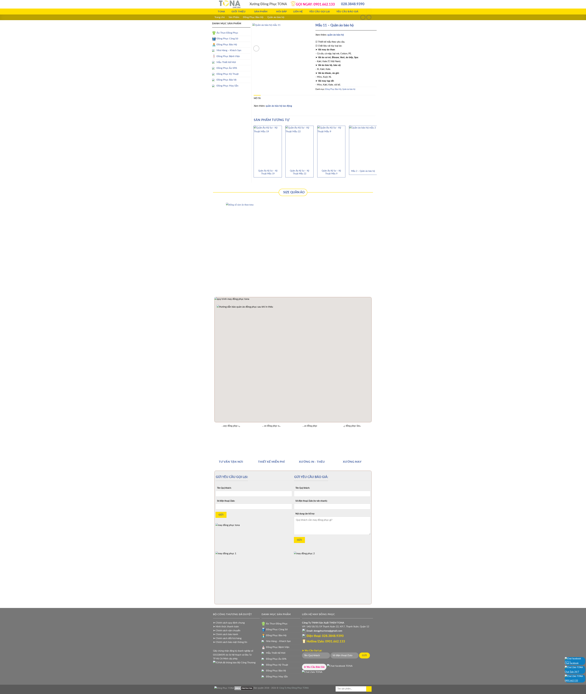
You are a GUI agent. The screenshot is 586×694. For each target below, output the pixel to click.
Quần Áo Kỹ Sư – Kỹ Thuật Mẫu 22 (299, 172)
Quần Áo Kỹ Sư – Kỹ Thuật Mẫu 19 (267, 172)
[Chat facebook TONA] (340, 667)
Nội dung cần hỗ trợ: (305, 514)
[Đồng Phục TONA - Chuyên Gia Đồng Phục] (229, 4)
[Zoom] (256, 48)
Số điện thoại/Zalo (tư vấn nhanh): (311, 501)
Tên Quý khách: (224, 488)
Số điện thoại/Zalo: (226, 501)
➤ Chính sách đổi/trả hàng (227, 638)
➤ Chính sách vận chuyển (226, 630)
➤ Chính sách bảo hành (225, 634)
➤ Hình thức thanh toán (226, 626)
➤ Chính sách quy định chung (229, 623)
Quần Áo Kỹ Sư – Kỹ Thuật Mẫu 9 (331, 172)
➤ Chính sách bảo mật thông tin (230, 642)
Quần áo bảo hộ (275, 17)
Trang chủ (219, 17)
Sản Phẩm (234, 17)
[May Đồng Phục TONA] (224, 688)
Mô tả (257, 98)
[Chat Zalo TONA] (312, 673)
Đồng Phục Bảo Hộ (253, 17)
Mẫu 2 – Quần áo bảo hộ (363, 171)
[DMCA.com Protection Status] (244, 688)
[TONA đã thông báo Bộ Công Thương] (234, 662)
